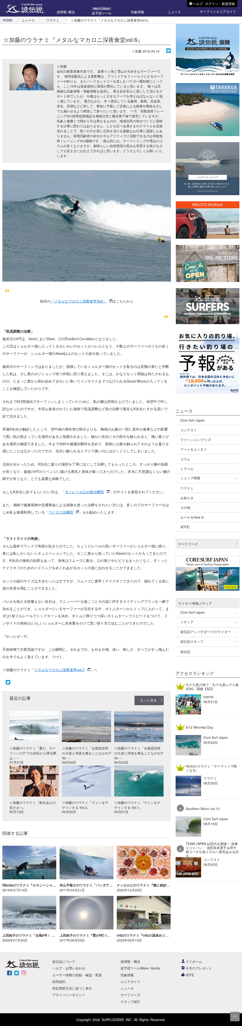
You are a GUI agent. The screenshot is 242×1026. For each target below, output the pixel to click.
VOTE (190, 975)
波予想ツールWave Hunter (140, 968)
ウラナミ (52, 20)
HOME (8, 20)
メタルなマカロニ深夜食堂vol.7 (59, 669)
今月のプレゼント (199, 968)
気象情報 (127, 975)
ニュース (28, 20)
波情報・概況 (130, 961)
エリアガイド (130, 981)
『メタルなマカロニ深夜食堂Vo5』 (79, 301)
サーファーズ (130, 994)
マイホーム (194, 961)
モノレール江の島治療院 (84, 491)
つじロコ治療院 (60, 512)
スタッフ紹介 (130, 1001)
